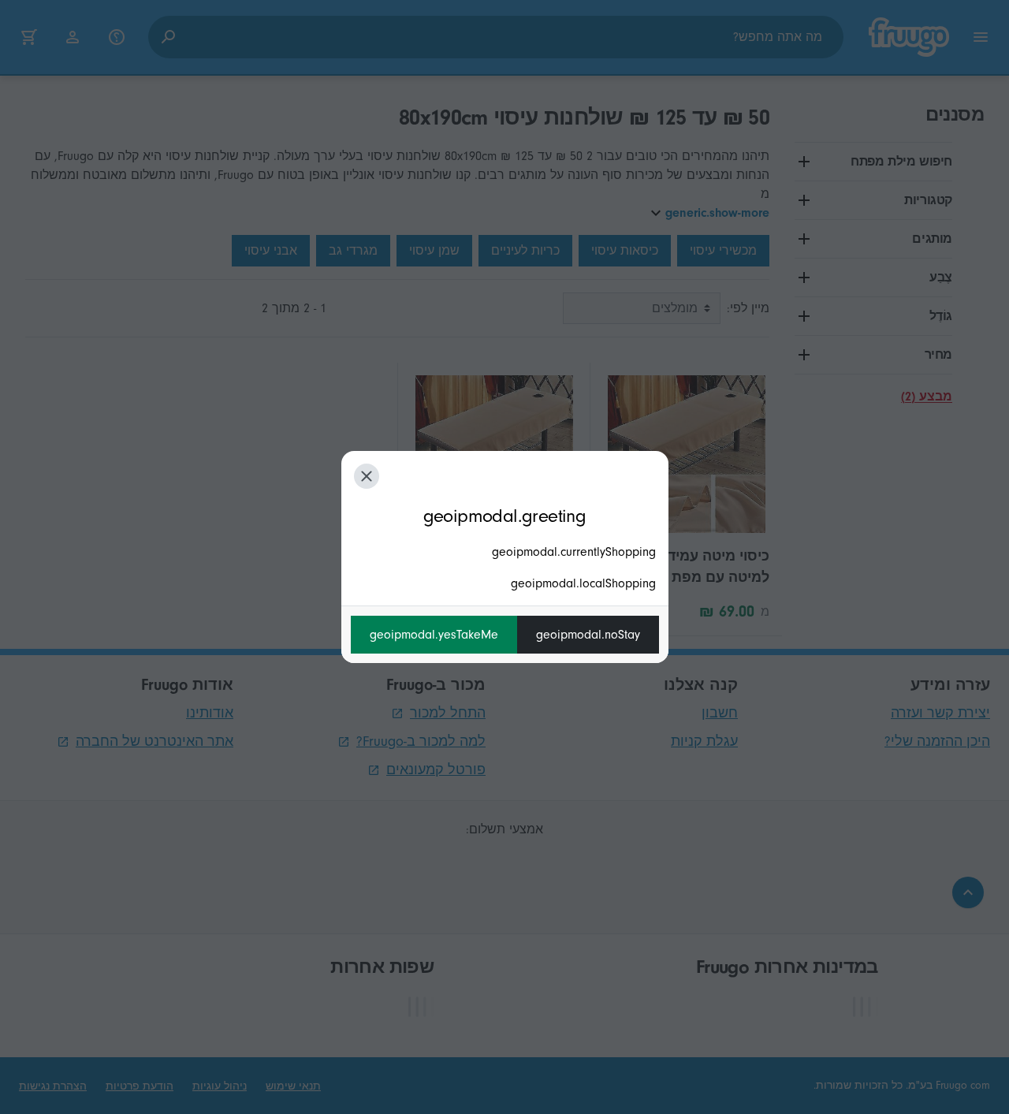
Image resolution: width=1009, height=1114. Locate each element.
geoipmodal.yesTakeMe (434, 635)
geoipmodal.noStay (588, 635)
